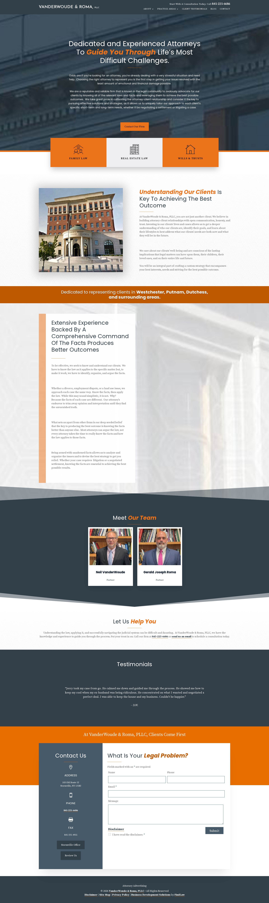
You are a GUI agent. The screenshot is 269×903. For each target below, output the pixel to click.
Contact (225, 9)
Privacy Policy (120, 894)
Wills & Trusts (190, 158)
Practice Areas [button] (166, 9)
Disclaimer (116, 829)
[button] (40, 698)
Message (113, 801)
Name (111, 772)
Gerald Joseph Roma (159, 572)
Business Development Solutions (151, 894)
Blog (213, 9)
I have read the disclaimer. (128, 834)
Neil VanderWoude (110, 572)
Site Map (104, 894)
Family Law (78, 158)
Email (112, 786)
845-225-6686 (221, 4)
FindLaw (179, 894)
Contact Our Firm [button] (135, 126)
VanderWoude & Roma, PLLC (126, 891)
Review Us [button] (71, 855)
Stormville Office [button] (70, 845)
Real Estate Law (134, 158)
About (147, 9)
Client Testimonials (194, 9)
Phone (170, 772)
